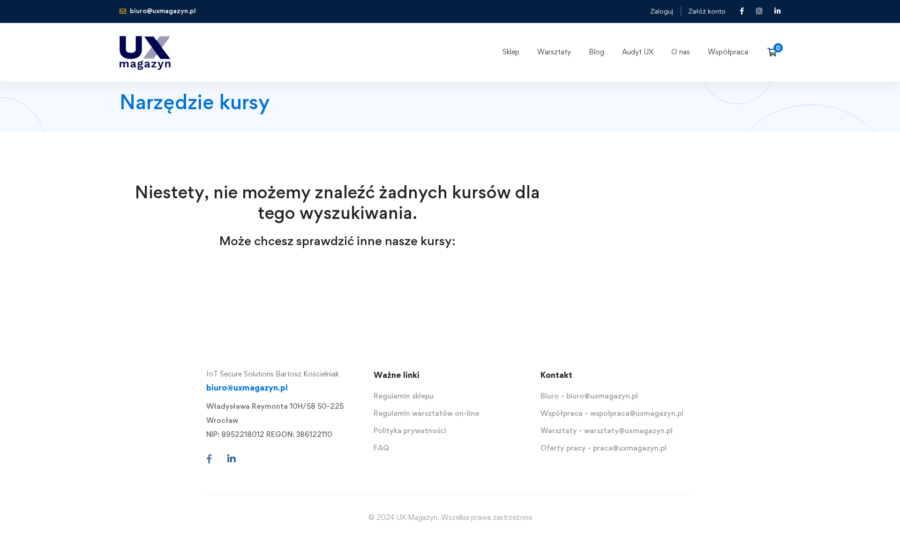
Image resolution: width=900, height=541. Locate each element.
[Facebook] (209, 459)
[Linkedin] (231, 459)
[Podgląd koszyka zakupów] (775, 52)
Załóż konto (707, 11)
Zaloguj (661, 11)
